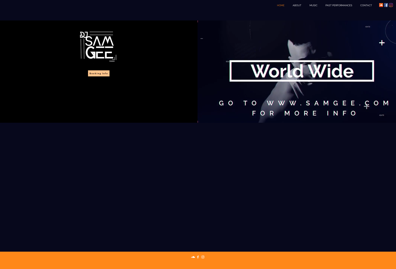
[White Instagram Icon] (203, 257)
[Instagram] (391, 5)
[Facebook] (386, 5)
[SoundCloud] (381, 5)
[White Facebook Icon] (198, 257)
